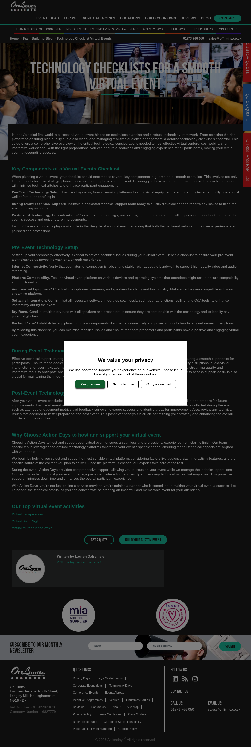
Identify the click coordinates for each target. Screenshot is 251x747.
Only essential (158, 384)
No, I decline (123, 384)
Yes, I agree (90, 384)
